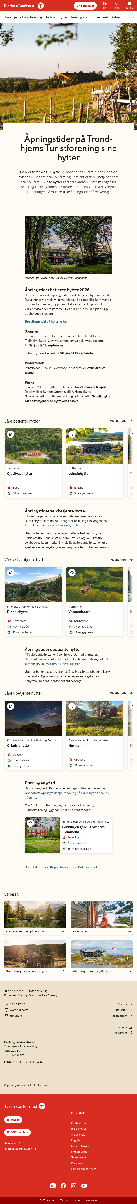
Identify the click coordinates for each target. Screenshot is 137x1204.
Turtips (50, 17)
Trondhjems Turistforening (23, 17)
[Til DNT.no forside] (23, 5)
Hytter (63, 17)
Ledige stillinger (80, 1146)
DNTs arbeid (78, 1129)
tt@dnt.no (16, 1016)
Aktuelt (116, 17)
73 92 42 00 (17, 1004)
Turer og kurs (80, 17)
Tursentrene (78, 1157)
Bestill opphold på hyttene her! (46, 321)
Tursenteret (100, 17)
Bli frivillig (13, 1120)
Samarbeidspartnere (83, 1169)
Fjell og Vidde (79, 1152)
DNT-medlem (85, 5)
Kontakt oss (78, 1123)
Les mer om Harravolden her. (60, 664)
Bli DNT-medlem (17, 1132)
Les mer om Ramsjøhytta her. (60, 525)
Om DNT (78, 1113)
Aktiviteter (91, 1200)
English (75, 1140)
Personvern (78, 1163)
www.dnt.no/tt (19, 1010)
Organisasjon (79, 1134)
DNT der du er (47, 1200)
